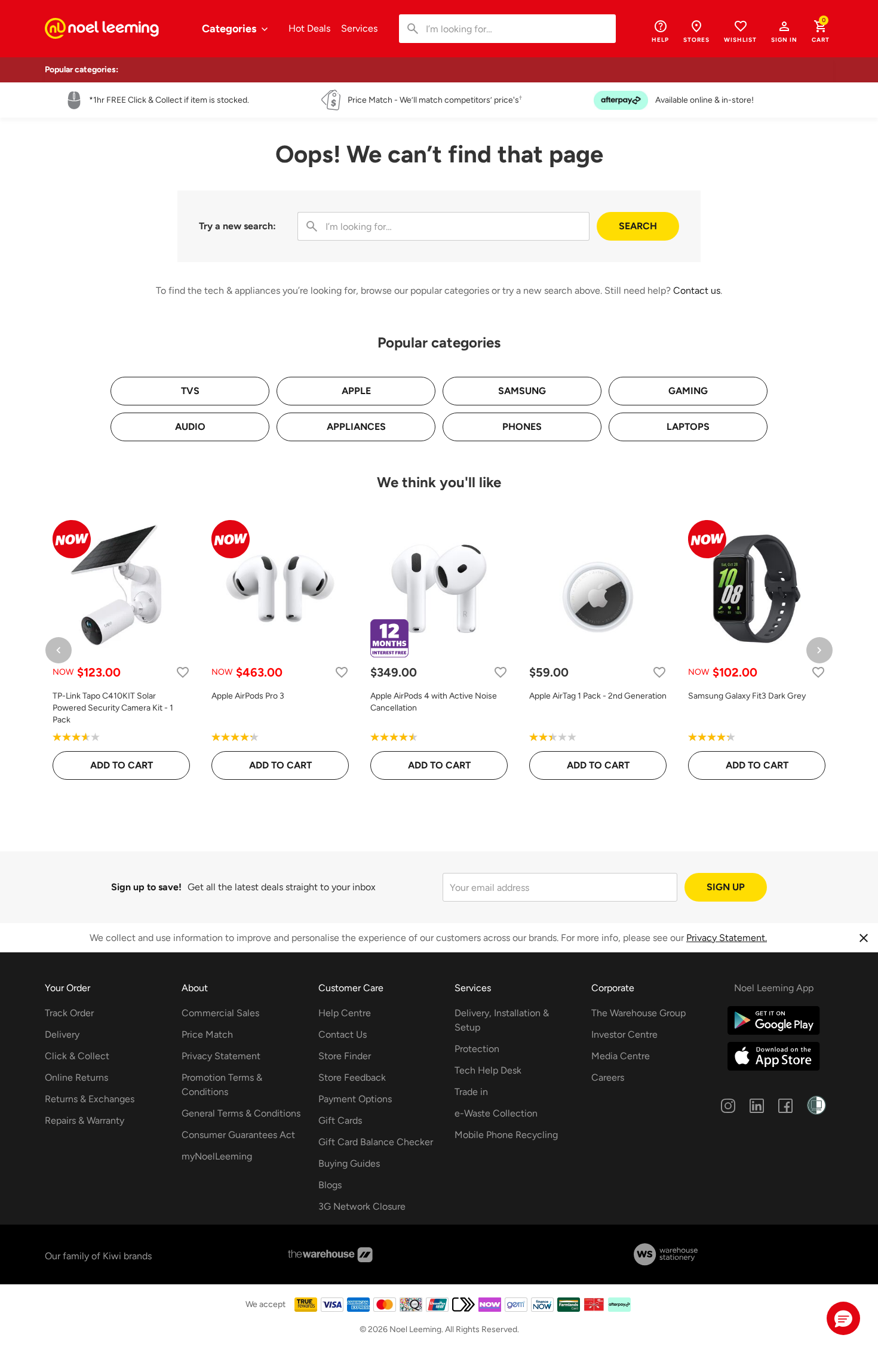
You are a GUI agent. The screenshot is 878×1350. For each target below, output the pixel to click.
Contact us (696, 290)
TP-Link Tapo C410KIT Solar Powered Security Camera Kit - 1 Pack (113, 708)
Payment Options (355, 1099)
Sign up (726, 887)
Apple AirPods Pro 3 (247, 696)
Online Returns (76, 1077)
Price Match (207, 1034)
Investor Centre (624, 1034)
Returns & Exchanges (89, 1099)
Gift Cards (340, 1120)
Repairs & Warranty (84, 1120)
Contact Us (342, 1034)
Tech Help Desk (488, 1070)
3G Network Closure (362, 1206)
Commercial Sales (220, 1013)
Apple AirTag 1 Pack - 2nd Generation (598, 696)
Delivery (62, 1034)
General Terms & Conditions (241, 1113)
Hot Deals (309, 28)
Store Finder (344, 1056)
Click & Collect (77, 1056)
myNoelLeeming (217, 1156)
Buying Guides (349, 1163)
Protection (477, 1048)
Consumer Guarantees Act (238, 1134)
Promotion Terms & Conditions (222, 1084)
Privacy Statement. (726, 937)
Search (638, 226)
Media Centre (620, 1056)
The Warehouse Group (638, 1013)
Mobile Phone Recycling (506, 1134)
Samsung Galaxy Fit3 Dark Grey (747, 696)
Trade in (471, 1091)
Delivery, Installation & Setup (502, 1020)
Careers (607, 1077)
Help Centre (344, 1013)
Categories (230, 28)
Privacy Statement (221, 1056)
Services (359, 28)
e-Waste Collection (496, 1113)
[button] (784, 31)
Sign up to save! (146, 887)
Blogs (330, 1185)
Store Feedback (352, 1077)
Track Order (69, 1013)
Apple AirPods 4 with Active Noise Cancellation (433, 702)
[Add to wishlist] (183, 672)
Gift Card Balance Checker (375, 1142)
